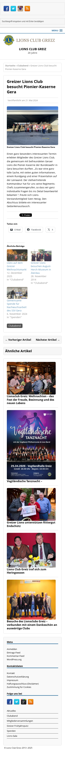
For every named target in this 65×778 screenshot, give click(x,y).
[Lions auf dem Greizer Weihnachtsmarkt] (17, 255)
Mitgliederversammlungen (20, 720)
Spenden (11, 730)
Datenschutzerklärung (18, 676)
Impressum (12, 680)
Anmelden (12, 649)
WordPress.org (14, 659)
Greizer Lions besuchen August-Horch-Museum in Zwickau (41, 267)
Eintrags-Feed (13, 652)
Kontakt (11, 673)
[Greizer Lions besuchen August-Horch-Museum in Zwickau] (41, 255)
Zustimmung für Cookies (19, 687)
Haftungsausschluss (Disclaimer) (23, 683)
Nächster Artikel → (48, 339)
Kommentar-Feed (15, 655)
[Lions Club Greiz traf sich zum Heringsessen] (31, 565)
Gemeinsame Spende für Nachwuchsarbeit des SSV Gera (16, 305)
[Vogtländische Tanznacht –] (31, 477)
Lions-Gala (12, 735)
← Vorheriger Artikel (18, 339)
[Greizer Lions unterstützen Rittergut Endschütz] (31, 518)
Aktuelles (11, 710)
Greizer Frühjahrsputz (17, 725)
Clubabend (14, 325)
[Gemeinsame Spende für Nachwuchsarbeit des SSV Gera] (17, 293)
